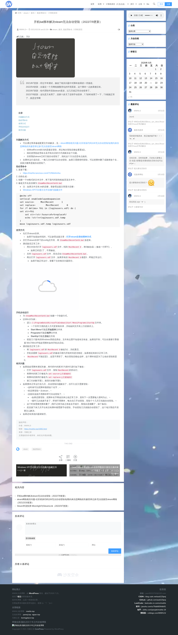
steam (26, 13)
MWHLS (23, 29)
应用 (100, 4)
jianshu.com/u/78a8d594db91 (151, 606)
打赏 (75, 460)
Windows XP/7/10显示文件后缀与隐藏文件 (42, 190)
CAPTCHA (65, 555)
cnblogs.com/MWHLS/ (153, 613)
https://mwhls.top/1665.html (35, 429)
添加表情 (31, 538)
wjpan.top (36, 614)
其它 (132, 4)
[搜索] (154, 4)
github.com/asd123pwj (152, 600)
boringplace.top (27, 618)
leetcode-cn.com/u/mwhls (150, 603)
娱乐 (33, 13)
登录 (161, 4)
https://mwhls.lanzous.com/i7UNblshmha (41, 173)
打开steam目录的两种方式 (78, 237)
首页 (92, 4)
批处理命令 (41, 13)
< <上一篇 (21, 470)
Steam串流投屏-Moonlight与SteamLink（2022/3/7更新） (43, 506)
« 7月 (130, 97)
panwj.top (27, 614)
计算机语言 (52, 13)
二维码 (68, 460)
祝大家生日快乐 (140, 168)
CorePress (39, 629)
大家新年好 (138, 207)
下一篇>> (115, 474)
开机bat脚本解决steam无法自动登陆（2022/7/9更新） (42, 496)
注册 (168, 4)
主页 (19, 13)
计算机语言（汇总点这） (116, 4)
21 (151, 83)
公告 (140, 4)
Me (148, 4)
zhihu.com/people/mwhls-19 (151, 610)
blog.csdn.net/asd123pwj (152, 596)
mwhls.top (30, 611)
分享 (61, 460)
